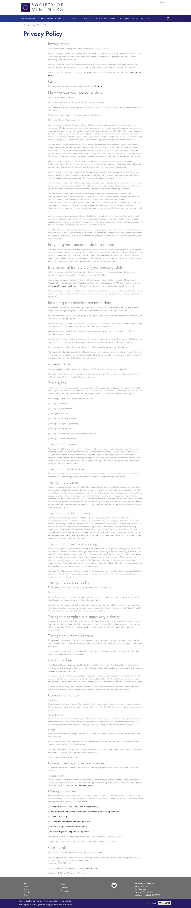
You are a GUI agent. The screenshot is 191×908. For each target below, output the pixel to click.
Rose (26, 889)
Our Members (110, 18)
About (63, 884)
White (26, 886)
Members (64, 887)
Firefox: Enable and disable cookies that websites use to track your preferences (85, 811)
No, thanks (151, 903)
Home (74, 18)
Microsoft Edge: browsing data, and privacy (69, 831)
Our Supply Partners (128, 18)
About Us (145, 18)
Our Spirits (97, 18)
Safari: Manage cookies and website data (69, 826)
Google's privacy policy (84, 785)
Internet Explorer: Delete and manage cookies (71, 821)
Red (25, 883)
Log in (162, 2)
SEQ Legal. (97, 86)
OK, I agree (164, 903)
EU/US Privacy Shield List (64, 286)
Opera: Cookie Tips (59, 816)
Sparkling (27, 892)
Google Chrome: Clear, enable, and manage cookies (74, 806)
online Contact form (90, 868)
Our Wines (84, 18)
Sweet (26, 895)
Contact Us (65, 891)
